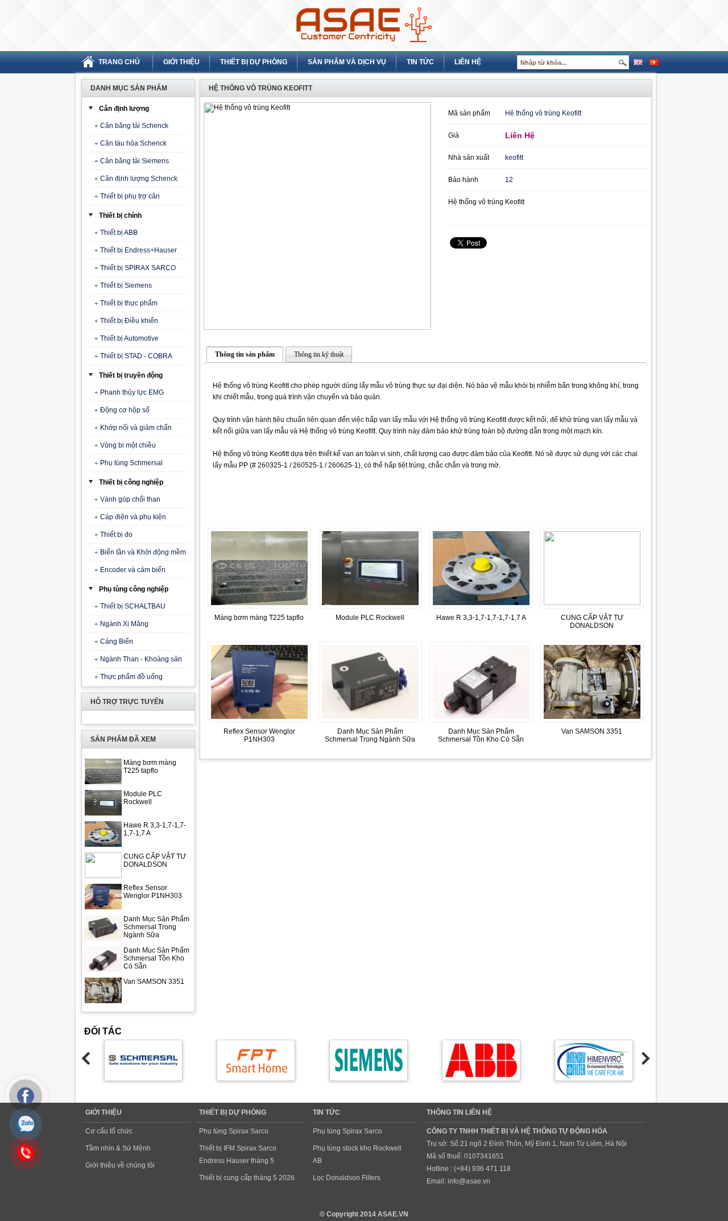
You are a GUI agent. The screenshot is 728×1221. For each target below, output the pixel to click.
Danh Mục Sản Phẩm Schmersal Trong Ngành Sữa (156, 927)
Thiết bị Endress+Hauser (138, 250)
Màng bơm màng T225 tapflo (149, 767)
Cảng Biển (116, 641)
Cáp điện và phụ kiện (133, 517)
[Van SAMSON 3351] (592, 723)
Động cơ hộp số (125, 410)
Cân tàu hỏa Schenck (133, 143)
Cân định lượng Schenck (138, 179)
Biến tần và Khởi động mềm (143, 552)
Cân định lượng (124, 109)
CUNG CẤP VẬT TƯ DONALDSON (154, 860)
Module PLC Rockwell (142, 798)
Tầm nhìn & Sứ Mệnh (118, 1148)
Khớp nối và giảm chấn (136, 428)
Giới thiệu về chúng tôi (120, 1165)
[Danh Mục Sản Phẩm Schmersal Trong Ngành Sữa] (370, 723)
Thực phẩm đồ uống (131, 677)
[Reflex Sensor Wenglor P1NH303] (259, 723)
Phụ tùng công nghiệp (133, 589)
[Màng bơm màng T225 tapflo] (259, 609)
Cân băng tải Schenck (134, 126)
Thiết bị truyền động (131, 375)
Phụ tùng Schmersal (131, 463)
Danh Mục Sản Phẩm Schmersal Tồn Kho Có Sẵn (156, 958)
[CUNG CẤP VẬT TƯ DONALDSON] (592, 603)
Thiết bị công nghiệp (131, 482)
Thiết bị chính (120, 216)
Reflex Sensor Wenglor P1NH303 (152, 892)
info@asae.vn (469, 1181)
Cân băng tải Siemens (134, 161)
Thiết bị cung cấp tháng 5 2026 (247, 1178)
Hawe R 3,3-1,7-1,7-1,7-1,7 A (481, 618)
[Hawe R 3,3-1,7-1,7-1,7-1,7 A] (481, 609)
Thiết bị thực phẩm (129, 303)
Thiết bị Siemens (126, 285)
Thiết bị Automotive (129, 338)
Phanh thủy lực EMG (132, 392)
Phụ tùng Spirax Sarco (233, 1131)
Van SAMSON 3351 (153, 982)
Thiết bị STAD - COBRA (136, 356)
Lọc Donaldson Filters (346, 1178)
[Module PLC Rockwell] (370, 609)
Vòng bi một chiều (128, 445)
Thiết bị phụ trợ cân (130, 196)
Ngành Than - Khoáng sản (141, 659)
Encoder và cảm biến (133, 570)
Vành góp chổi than (130, 499)
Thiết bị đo (116, 535)
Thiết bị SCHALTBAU (133, 606)
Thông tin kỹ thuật (319, 354)
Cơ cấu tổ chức (109, 1131)
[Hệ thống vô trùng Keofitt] (317, 216)
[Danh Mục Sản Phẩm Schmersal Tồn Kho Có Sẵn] (481, 723)
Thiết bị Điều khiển (129, 321)
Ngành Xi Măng (124, 624)
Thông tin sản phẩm (245, 354)
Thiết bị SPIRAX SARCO (138, 268)
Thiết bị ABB (119, 233)
